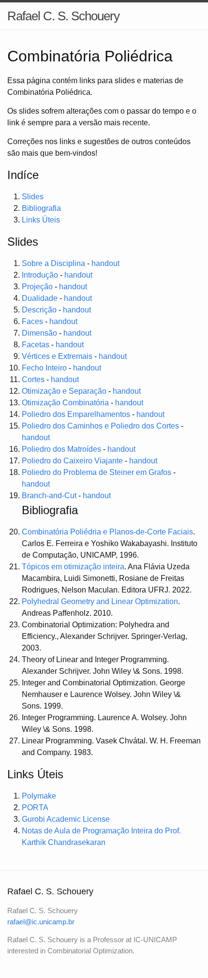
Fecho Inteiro (44, 368)
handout (105, 263)
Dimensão (39, 333)
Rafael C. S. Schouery (63, 16)
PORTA (35, 807)
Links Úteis (41, 220)
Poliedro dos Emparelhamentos (76, 414)
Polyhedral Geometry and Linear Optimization (100, 601)
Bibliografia (41, 208)
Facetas (35, 345)
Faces (32, 321)
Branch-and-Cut (49, 495)
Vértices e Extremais (57, 356)
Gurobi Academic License (66, 819)
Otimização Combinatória (65, 403)
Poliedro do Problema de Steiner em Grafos (96, 472)
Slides (33, 197)
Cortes (33, 379)
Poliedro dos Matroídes (61, 449)
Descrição (39, 310)
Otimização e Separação (64, 391)
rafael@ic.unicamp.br (40, 922)
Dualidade (40, 298)
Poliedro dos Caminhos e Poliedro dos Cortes (100, 426)
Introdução (40, 275)
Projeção (37, 286)
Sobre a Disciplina (53, 263)
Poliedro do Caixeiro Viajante (72, 461)
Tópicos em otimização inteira (73, 567)
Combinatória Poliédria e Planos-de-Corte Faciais (107, 532)
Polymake (39, 796)
